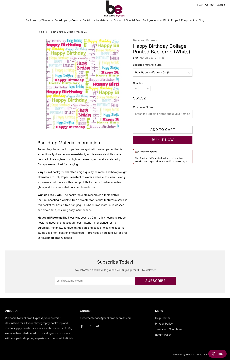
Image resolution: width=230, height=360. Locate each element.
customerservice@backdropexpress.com (106, 318)
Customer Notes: (143, 107)
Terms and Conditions (168, 329)
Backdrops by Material (96, 20)
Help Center (162, 318)
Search (221, 4)
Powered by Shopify (183, 354)
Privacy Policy (164, 323)
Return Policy (163, 334)
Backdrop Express (145, 40)
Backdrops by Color (66, 20)
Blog (201, 20)
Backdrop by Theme (38, 20)
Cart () (209, 4)
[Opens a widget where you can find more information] (217, 354)
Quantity (138, 83)
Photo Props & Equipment (178, 20)
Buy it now (163, 140)
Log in (200, 5)
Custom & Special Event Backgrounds (136, 20)
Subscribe (155, 281)
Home (41, 31)
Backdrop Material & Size (147, 64)
